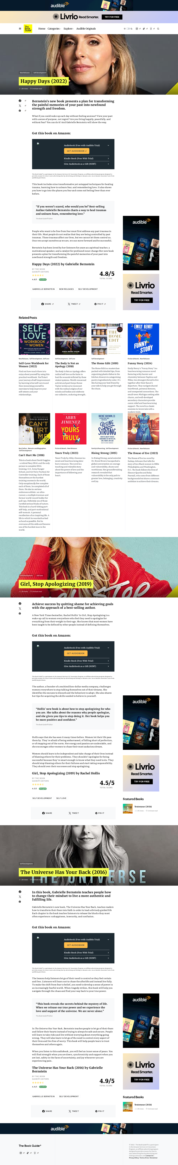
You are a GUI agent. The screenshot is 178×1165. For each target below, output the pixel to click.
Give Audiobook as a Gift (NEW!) (80, 164)
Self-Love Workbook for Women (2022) (34, 365)
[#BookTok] (145, 28)
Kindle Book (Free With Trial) (78, 158)
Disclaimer (154, 1158)
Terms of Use (144, 1158)
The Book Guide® (30, 1145)
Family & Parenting (98, 448)
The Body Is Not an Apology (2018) (67, 365)
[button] (20, 28)
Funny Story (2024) (140, 363)
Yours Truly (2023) (66, 452)
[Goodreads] (152, 28)
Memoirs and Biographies (37, 448)
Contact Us (150, 1156)
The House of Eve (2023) (143, 453)
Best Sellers (23, 448)
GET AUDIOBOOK (76, 151)
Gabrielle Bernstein (43, 289)
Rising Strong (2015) (104, 452)
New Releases (25, 73)
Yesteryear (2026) (143, 806)
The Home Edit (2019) (104, 363)
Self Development (40, 73)
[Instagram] (138, 28)
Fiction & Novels (133, 359)
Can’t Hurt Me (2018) (31, 455)
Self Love (46, 359)
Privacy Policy (134, 1158)
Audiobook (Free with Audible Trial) (82, 145)
